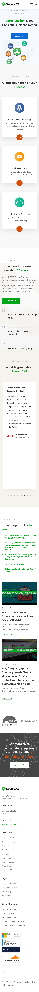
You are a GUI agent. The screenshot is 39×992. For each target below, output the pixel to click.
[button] (8, 495)
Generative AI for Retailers (15, 564)
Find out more (19, 36)
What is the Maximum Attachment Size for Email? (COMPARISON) (20, 537)
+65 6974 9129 (8, 805)
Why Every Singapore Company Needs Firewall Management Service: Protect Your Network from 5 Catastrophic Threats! (20, 546)
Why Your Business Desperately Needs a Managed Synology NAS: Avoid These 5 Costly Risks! (20, 556)
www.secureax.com (9, 824)
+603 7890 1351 (8, 820)
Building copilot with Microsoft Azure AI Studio (20, 570)
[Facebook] (4, 975)
